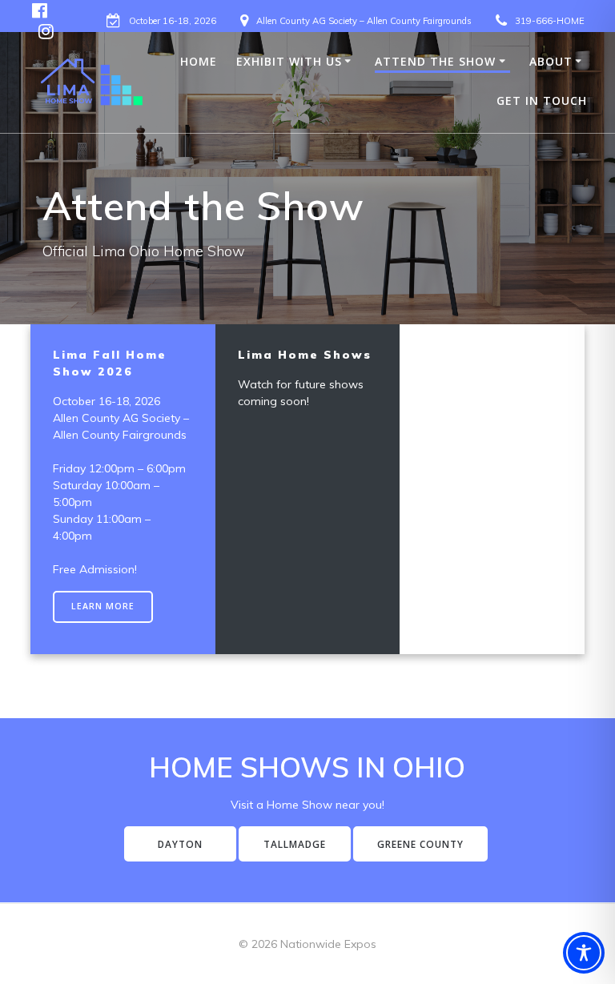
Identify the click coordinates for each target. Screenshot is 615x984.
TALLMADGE (294, 843)
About (551, 61)
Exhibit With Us (289, 61)
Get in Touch (541, 100)
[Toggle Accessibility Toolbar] (584, 953)
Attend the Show (435, 61)
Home (198, 61)
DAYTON (180, 843)
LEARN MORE (103, 606)
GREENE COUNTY (420, 843)
